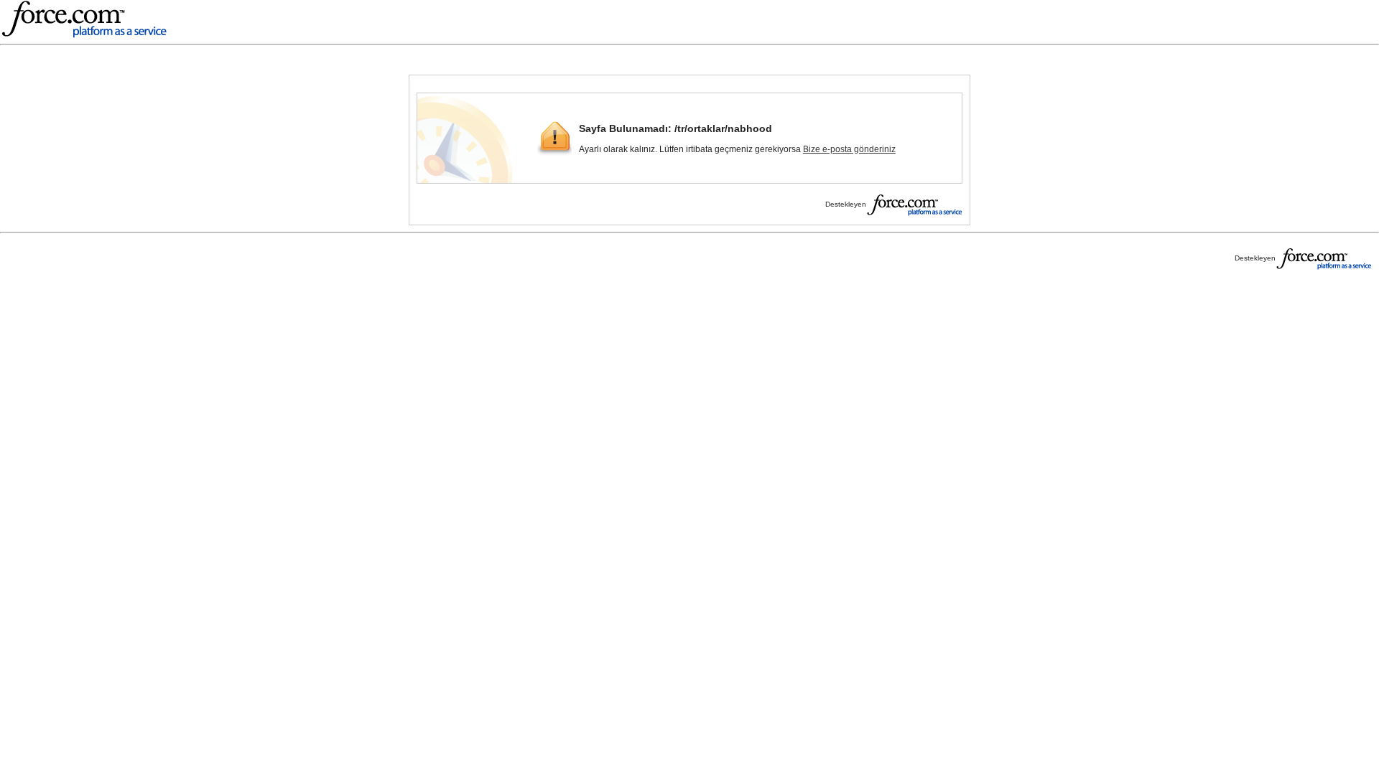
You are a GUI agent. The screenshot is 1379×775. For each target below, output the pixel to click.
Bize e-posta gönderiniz (849, 149)
